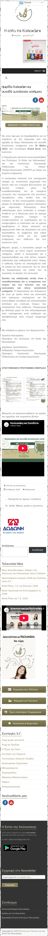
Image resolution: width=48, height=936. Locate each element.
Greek (27, 2)
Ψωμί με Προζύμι (10, 744)
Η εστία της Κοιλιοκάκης (22, 30)
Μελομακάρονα (10, 768)
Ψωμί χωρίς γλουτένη (13, 740)
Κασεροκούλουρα (11, 786)
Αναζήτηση (8, 545)
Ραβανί (5, 782)
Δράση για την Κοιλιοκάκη (13, 913)
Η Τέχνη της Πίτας (11, 749)
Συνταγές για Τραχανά (13, 754)
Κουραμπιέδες (9, 772)
